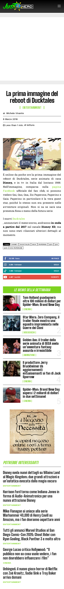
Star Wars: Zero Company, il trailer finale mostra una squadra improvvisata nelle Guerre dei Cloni (41, 322)
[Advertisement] (32, 49)
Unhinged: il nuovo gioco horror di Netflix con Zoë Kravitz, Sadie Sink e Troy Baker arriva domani (30, 573)
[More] (33, 133)
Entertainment (12, 486)
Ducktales (19, 218)
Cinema (27, 309)
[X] (13, 133)
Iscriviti (55, 277)
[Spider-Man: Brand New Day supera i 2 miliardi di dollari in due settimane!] (11, 395)
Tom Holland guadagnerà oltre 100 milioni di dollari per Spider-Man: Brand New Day (42, 301)
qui (56, 244)
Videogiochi (29, 332)
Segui (56, 264)
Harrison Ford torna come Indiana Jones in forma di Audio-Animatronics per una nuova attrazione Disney (31, 496)
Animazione (29, 355)
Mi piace (55, 258)
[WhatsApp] (26, 133)
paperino (43, 244)
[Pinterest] (20, 133)
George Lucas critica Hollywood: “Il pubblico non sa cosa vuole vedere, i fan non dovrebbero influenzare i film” (29, 553)
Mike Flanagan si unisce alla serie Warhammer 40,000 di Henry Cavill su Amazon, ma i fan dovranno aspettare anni (31, 515)
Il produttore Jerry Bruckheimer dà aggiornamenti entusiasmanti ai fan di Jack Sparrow (42, 370)
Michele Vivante (15, 113)
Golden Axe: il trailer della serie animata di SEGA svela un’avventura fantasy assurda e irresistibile (41, 345)
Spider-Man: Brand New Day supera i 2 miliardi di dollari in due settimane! (41, 392)
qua (51, 244)
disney (15, 244)
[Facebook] (6, 133)
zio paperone (16, 248)
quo (6, 248)
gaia (34, 244)
